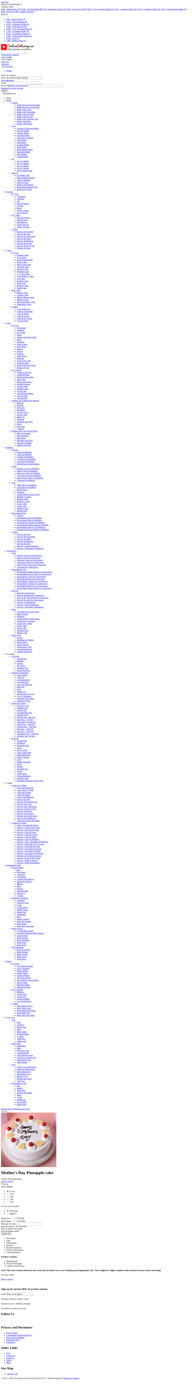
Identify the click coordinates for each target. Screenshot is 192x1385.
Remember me (10, 93)
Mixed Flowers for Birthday (28, 464)
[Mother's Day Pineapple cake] (28, 1166)
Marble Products (23, 384)
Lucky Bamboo (23, 968)
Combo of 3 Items (18, 823)
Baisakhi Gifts (22, 778)
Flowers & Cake (23, 234)
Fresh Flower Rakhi (25, 138)
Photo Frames (22, 614)
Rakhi (8, 100)
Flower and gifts (23, 799)
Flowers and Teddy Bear (27, 816)
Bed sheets (21, 872)
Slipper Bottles (23, 1034)
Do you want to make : (10, 1206)
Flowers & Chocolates (26, 236)
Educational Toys (24, 1072)
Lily (18, 201)
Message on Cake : (9, 1224)
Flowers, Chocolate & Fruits (28, 846)
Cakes (8, 250)
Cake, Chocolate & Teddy (27, 825)
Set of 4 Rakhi (23, 166)
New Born (21, 666)
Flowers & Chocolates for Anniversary (33, 598)
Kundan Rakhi (23, 145)
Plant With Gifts (23, 1013)
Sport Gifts (16, 1043)
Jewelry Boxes (23, 645)
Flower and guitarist (25, 232)
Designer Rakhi (23, 135)
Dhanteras (21, 743)
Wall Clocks (22, 957)
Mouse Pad (21, 912)
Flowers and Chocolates (27, 806)
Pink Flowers (22, 220)
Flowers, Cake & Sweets (27, 835)
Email (3, 83)
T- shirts (20, 1036)
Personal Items (17, 867)
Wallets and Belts (24, 445)
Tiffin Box (21, 1039)
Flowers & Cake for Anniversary (30, 600)
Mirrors (20, 884)
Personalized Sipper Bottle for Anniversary (34, 588)
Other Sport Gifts (24, 1060)
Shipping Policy (12, 1340)
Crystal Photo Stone (25, 931)
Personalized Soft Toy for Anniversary (32, 586)
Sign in (4, 80)
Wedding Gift (22, 668)
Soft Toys (21, 893)
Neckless (20, 419)
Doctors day (22, 710)
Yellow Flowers (23, 227)
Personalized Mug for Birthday (29, 520)
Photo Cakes (22, 262)
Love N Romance (24, 696)
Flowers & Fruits (24, 248)
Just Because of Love (25, 694)
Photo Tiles (21, 943)
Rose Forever (22, 213)
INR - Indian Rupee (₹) (11, 9)
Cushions (20, 330)
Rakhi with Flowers (25, 117)
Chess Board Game (25, 1055)
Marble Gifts (22, 511)
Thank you (21, 691)
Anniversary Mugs (24, 623)
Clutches (20, 429)
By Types (15, 964)
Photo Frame (22, 344)
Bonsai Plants (22, 971)
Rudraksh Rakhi (23, 152)
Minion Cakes (22, 300)
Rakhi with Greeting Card (27, 119)
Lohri (19, 760)
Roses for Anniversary (26, 593)
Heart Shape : (7, 1221)
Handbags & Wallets (25, 640)
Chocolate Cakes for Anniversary (30, 562)
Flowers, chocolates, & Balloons (30, 853)
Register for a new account (12, 88)
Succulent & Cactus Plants (28, 980)
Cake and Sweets (24, 792)
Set (12, 159)
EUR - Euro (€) (7, 12)
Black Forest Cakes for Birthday (30, 478)
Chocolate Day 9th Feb (26, 722)
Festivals (15, 738)
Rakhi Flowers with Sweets (28, 107)
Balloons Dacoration (25, 377)
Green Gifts (21, 391)
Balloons (20, 358)
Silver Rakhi (22, 154)
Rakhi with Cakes (24, 110)
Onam (19, 764)
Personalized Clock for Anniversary (31, 577)
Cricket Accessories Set (26, 1058)
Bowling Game (23, 1050)
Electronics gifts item (25, 926)
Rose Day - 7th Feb (25, 720)
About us (10, 1358)
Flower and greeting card (27, 802)
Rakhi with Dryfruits (25, 114)
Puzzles (20, 889)
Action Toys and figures (27, 1067)
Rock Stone (21, 945)
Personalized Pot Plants (26, 1011)
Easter (19, 748)
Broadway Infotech (71, 1378)
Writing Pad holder (24, 1093)
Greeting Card (22, 903)
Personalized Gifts (19, 1083)
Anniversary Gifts (24, 647)
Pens (19, 917)
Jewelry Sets (22, 415)
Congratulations (23, 680)
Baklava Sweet (23, 368)
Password (5, 85)
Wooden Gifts (22, 389)
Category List (12, 1374)
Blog (8, 1363)
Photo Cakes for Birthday (27, 471)
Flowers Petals (23, 210)
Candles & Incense (24, 652)
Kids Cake (15, 290)
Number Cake (22, 281)
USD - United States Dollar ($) (173, 9)
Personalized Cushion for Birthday (31, 523)
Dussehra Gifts (23, 745)
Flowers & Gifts (23, 544)
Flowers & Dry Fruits (25, 246)
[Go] (42, 78)
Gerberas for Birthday (26, 462)
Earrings (20, 405)
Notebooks (21, 914)
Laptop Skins (22, 907)
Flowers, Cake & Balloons (28, 546)
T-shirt (19, 1097)
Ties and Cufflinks (24, 443)
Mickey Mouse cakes (25, 297)
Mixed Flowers (23, 203)
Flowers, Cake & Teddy (27, 837)
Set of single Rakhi (24, 171)
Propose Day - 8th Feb (26, 717)
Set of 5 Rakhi (23, 168)
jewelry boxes (22, 412)
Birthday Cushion (24, 497)
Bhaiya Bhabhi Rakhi (26, 178)
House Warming (23, 670)
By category (16, 370)
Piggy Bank (22, 924)
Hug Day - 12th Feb (25, 729)
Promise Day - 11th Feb (26, 727)
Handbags (21, 410)
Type (13, 126)
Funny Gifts (22, 504)
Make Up (21, 417)
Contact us (10, 1356)
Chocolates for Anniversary (28, 612)
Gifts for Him (22, 396)
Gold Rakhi (21, 140)
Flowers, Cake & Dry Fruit (28, 830)
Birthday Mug (22, 499)
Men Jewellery (23, 436)
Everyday (15, 656)
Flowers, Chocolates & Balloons (30, 548)
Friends (20, 663)
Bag (18, 870)
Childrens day (22, 708)
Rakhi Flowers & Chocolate (28, 105)
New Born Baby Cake (26, 302)
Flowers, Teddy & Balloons (28, 863)
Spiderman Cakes (24, 304)
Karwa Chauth (23, 757)
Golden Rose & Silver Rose (28, 494)
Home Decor (22, 642)
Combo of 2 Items (18, 785)
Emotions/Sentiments (20, 673)
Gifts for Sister (23, 182)
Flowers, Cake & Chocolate (28, 828)
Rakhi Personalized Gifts (27, 187)
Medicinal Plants (23, 987)
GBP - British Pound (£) (24, 12)
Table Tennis (22, 1062)
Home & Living (23, 501)
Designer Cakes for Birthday (28, 473)
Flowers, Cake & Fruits (26, 832)
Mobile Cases (22, 910)
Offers (8, 1360)
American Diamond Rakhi (28, 128)
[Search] (26, 52)
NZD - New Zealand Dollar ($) (100, 9)
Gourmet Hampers (24, 649)
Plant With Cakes (24, 1008)
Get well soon (22, 682)
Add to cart (6, 1234)
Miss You (20, 687)
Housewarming (23, 999)
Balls (19, 1048)
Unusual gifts (22, 386)
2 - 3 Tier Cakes (23, 274)
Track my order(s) (8, 78)
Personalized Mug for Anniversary (31, 579)
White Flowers (23, 225)
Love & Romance (24, 1001)
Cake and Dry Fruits (25, 790)
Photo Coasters (23, 919)
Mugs (19, 340)
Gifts (8, 323)
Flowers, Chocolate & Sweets (29, 849)
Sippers (20, 349)
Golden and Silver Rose (26, 337)
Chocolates (21, 328)
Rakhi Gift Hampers (25, 185)
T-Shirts (20, 354)
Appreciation (22, 675)
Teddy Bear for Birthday (27, 485)
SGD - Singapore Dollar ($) (54, 9)
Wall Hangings (17, 947)
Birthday (9, 447)
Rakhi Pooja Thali (24, 189)
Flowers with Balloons (26, 602)
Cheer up (20, 677)
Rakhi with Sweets (24, 124)
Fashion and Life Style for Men (24, 431)
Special (14, 173)
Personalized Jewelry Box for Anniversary (34, 574)
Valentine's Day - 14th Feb (28, 734)
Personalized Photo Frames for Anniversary (35, 572)
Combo (14, 103)
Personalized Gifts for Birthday (29, 518)
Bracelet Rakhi (23, 131)
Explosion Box (23, 363)
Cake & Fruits (22, 321)
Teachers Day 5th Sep (26, 736)
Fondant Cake (22, 269)
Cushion (20, 1025)
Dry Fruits (21, 332)
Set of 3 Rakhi (23, 164)
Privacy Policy (12, 1333)
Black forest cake (24, 264)
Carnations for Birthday (26, 459)
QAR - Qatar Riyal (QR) (76, 9)
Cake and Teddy (23, 795)
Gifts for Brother (23, 180)
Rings (19, 424)
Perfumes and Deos (25, 422)
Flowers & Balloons (25, 241)
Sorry (19, 689)
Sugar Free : (6, 1218)
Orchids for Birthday (25, 457)
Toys (13, 1065)
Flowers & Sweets (24, 243)
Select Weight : (7, 1187)
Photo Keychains (24, 921)
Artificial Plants (23, 375)
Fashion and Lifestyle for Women (25, 401)
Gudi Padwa (22, 774)
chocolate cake (23, 267)
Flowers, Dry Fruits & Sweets (29, 856)
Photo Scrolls (22, 954)
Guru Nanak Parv (24, 752)
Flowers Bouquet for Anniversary (30, 595)
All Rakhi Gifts (23, 175)
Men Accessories (24, 433)
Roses (19, 208)
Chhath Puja (22, 741)
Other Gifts (16, 635)
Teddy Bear (21, 356)
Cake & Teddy (23, 314)
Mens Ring (21, 438)
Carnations (21, 196)
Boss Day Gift (23, 706)
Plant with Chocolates (26, 1015)
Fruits (19, 335)
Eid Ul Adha (22, 750)
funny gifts (21, 379)
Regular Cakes (23, 255)
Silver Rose (21, 347)
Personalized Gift (18, 569)
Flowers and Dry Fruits (26, 809)
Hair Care (21, 408)
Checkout (5, 64)
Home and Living (24, 382)
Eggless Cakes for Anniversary (29, 555)
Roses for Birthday (24, 452)
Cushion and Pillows (25, 879)
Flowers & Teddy (24, 239)
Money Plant (22, 982)
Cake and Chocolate (25, 788)
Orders (9, 71)
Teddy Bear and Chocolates (28, 821)
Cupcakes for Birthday (26, 480)
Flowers (9, 192)
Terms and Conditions (15, 1338)
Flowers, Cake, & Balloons (28, 839)
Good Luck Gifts (24, 361)
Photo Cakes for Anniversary (29, 558)
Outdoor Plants (23, 975)
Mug (19, 886)
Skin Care (21, 426)
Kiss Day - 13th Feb (25, 731)
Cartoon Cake (22, 295)
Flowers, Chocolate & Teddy (29, 851)
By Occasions (17, 989)
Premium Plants (23, 985)
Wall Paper (21, 959)
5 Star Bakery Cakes (25, 276)
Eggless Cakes (23, 286)
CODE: (4, 1179)
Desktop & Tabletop (19, 898)
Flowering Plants (24, 978)
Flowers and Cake (24, 804)
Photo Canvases (23, 950)
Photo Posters (22, 952)
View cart (5, 62)
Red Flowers (22, 222)
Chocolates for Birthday (26, 487)
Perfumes (20, 342)
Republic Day (22, 769)
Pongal (19, 767)
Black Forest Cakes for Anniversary (31, 565)
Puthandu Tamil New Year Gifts (30, 781)
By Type (15, 194)
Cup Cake (21, 279)
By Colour (15, 215)
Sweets (20, 351)
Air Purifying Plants (25, 393)
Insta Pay (5, 2)
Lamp (19, 905)
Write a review (7, 1181)
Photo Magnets (23, 940)
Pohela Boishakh (24, 776)
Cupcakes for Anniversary (27, 567)
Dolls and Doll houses (26, 1069)
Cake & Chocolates (25, 311)
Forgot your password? (18, 85)
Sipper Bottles (22, 891)
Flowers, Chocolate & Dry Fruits (30, 844)
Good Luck (21, 997)
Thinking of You (23, 701)
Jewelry (20, 638)
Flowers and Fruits (24, 811)
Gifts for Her (22, 398)
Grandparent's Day (24, 713)
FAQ (8, 1353)
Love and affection (24, 684)
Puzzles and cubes (24, 1079)
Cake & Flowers (23, 309)
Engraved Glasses (24, 882)
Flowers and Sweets (25, 813)
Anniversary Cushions (26, 621)
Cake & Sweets (23, 316)
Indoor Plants (22, 973)
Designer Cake (23, 271)
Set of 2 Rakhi (23, 161)
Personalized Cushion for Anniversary (32, 581)
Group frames (22, 936)
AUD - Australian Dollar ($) (148, 9)
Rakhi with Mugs (24, 121)
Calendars (21, 900)
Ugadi (19, 771)
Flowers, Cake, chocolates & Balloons (32, 842)
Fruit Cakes (21, 257)
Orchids (20, 206)
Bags (19, 1022)
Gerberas (20, 199)
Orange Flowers (23, 218)
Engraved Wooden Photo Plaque (30, 933)
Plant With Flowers (25, 1006)
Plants (8, 961)
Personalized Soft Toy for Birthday (31, 527)
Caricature (21, 874)
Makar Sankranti (23, 762)
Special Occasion (18, 703)
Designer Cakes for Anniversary (30, 560)
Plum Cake (21, 283)
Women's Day (22, 715)
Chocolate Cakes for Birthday (29, 476)
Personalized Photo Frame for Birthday (33, 525)
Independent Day (24, 755)
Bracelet (20, 403)
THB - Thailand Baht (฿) (31, 9)
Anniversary (11, 551)
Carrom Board (23, 1053)
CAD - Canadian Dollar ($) (125, 9)
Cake (13, 553)
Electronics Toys (23, 1074)
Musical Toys (22, 1076)
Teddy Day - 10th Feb (26, 724)
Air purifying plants (25, 966)
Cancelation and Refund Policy (19, 1335)
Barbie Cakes (22, 293)
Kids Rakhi (21, 142)
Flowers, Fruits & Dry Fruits (28, 858)
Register (10, 80)
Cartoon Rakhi (23, 133)
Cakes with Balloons (25, 797)
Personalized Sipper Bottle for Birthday (33, 530)
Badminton (21, 1046)
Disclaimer (10, 1342)
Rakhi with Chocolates (26, 112)
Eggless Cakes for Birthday (28, 469)
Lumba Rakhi (22, 157)
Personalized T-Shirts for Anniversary (32, 584)
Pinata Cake (22, 288)
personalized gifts (13, 865)
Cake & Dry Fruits (24, 318)
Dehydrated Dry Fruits (26, 365)
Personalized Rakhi (25, 149)
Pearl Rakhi (21, 147)
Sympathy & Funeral (25, 699)
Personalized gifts (18, 513)
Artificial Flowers (24, 372)
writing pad (21, 1041)
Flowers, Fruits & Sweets (27, 860)
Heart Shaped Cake (25, 260)
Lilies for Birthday (24, 454)
